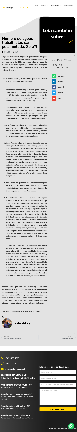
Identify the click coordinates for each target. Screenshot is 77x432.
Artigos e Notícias (68, 5)
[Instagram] (23, 7)
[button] (62, 76)
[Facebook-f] (20, 7)
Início (36, 5)
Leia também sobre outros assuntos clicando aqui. (21, 311)
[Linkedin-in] (27, 7)
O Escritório (43, 5)
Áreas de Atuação (55, 5)
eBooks (62, 10)
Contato (70, 10)
